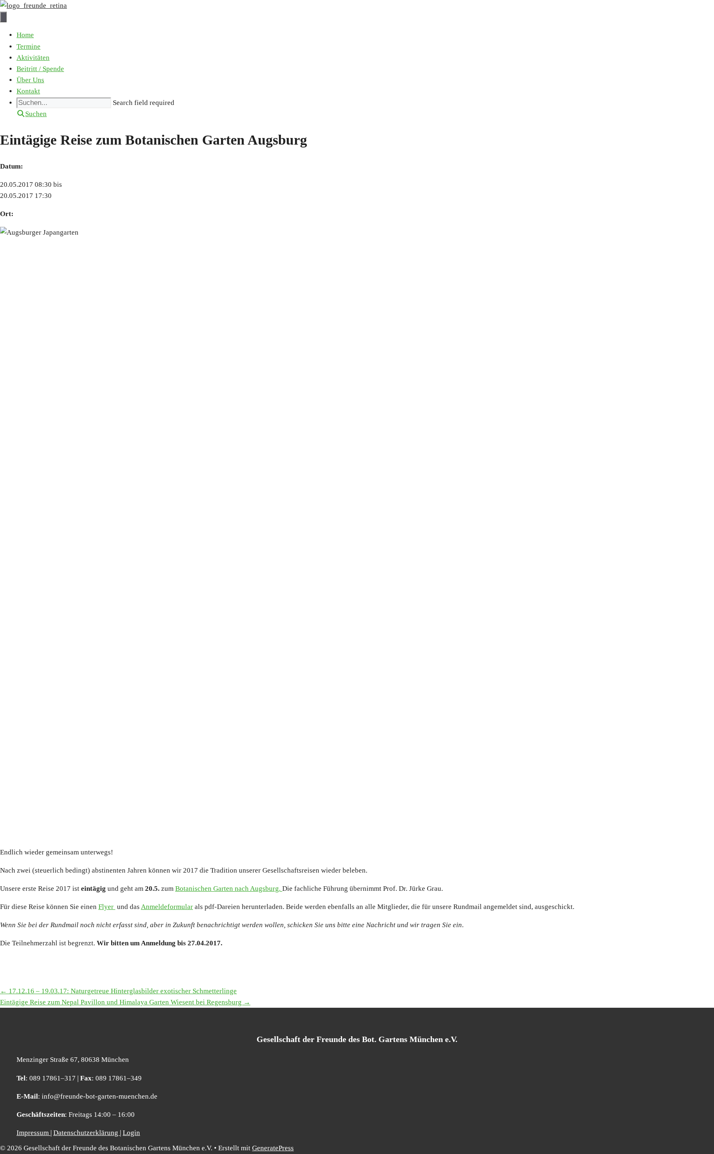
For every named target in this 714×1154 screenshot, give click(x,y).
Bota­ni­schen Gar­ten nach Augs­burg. (228, 888)
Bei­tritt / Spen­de (40, 69)
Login (131, 1133)
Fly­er (106, 907)
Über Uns (30, 80)
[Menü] (3, 17)
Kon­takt (28, 91)
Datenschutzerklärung (86, 1133)
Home (25, 35)
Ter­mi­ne (28, 46)
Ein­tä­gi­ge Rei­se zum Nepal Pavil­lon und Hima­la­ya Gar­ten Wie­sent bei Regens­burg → (125, 1002)
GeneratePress (273, 1148)
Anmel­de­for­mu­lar (167, 907)
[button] (32, 114)
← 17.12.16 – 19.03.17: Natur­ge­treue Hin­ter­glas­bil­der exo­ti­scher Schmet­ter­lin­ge (118, 991)
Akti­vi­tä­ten (33, 58)
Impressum (33, 1133)
